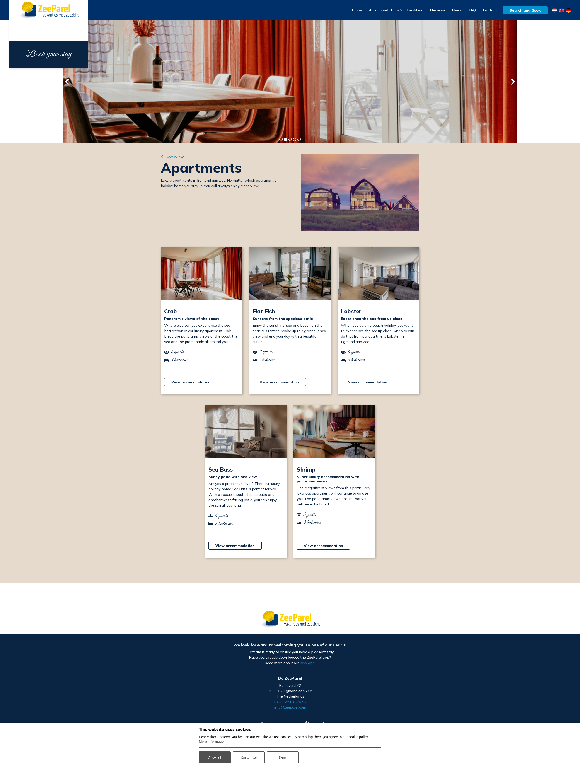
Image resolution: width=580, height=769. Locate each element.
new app (307, 662)
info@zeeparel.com (290, 707)
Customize (249, 757)
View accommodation (190, 382)
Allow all (214, 757)
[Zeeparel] (49, 10)
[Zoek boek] (360, 192)
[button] (281, 139)
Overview (174, 157)
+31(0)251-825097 (290, 701)
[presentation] (66, 81)
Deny (283, 757)
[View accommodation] (201, 273)
